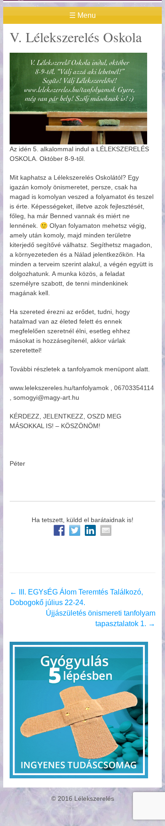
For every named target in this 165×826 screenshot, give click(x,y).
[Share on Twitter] (74, 530)
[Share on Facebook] (59, 530)
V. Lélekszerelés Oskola (76, 37)
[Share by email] (105, 530)
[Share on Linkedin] (90, 530)
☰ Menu (82, 15)
